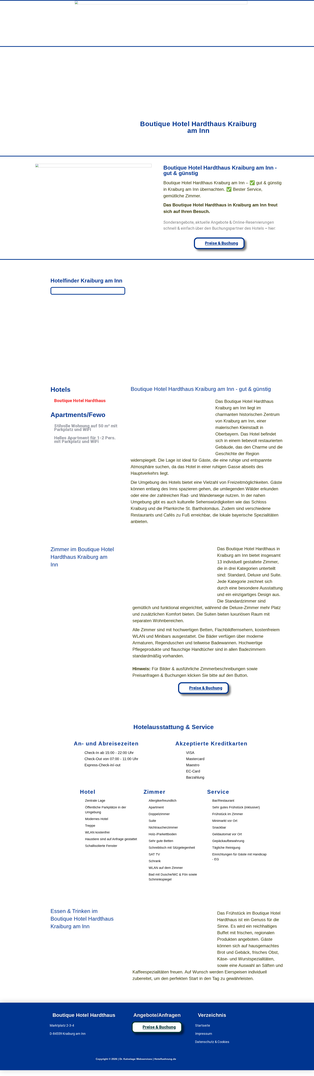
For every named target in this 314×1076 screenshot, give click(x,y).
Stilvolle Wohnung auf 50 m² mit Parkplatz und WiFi (85, 427)
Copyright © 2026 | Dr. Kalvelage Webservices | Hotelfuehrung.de (136, 1058)
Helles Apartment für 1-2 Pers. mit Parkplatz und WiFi (85, 439)
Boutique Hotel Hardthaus (80, 400)
